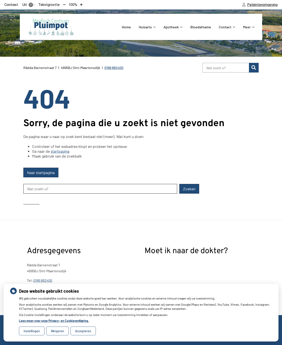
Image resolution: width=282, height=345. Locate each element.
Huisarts (145, 27)
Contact (225, 27)
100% (73, 5)
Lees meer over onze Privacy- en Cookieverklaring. (54, 321)
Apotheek (171, 27)
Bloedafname (200, 27)
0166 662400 (42, 280)
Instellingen (32, 331)
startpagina (60, 151)
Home (126, 27)
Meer (247, 27)
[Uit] (32, 4)
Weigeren (57, 331)
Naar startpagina (41, 172)
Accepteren (83, 331)
